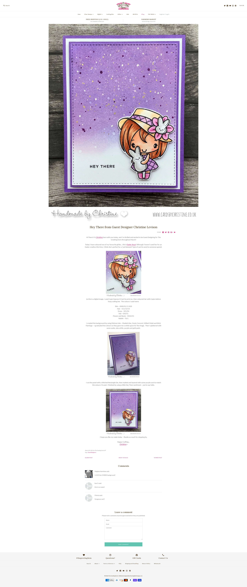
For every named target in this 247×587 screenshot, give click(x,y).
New (79, 14)
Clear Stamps (88, 14)
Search (89, 563)
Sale (127, 14)
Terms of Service (109, 563)
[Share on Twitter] (166, 232)
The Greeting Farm (113, 576)
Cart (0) (241, 5)
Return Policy (146, 563)
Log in (167, 14)
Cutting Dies (110, 14)
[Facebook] (227, 5)
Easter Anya (131, 245)
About (97, 563)
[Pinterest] (235, 5)
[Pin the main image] (168, 232)
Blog (143, 14)
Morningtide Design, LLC (136, 576)
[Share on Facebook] (163, 232)
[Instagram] (233, 5)
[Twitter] (224, 5)
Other (120, 14)
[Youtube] (230, 5)
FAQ (120, 563)
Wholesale (157, 563)
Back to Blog (123, 457)
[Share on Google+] (171, 232)
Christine (99, 237)
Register (162, 14)
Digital (100, 14)
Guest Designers (92, 452)
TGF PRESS (152, 14)
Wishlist (135, 14)
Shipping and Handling (131, 563)
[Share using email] (174, 232)
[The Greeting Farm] (123, 3)
